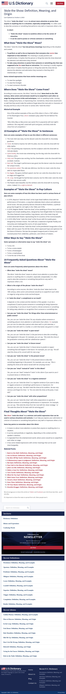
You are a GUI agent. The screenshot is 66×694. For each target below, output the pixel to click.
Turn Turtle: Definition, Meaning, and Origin (23, 472)
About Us (31, 674)
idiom (9, 415)
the (20, 65)
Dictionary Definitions (10, 518)
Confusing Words (9, 528)
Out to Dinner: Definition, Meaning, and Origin (24, 455)
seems (52, 53)
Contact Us (32, 683)
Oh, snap (10, 178)
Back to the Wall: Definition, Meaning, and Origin (25, 453)
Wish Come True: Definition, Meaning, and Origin (25, 477)
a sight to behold (26, 185)
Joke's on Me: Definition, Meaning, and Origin (23, 468)
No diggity (10, 173)
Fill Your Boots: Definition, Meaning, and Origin (24, 485)
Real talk (10, 163)
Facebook (40, 492)
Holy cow (10, 158)
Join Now (60, 3)
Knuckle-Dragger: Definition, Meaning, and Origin (25, 487)
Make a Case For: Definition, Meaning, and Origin (25, 470)
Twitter (32, 492)
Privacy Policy (61, 692)
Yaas (8, 149)
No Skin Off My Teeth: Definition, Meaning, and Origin (26, 458)
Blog (30, 679)
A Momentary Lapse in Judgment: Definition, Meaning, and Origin (31, 460)
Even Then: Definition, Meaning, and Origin (22, 482)
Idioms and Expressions (11, 523)
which (26, 116)
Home (30, 670)
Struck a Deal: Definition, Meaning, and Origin (24, 480)
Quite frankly (11, 153)
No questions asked (14, 168)
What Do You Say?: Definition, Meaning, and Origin (25, 475)
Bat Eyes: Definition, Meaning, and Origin (22, 463)
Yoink (9, 144)
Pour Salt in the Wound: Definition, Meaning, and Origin (27, 465)
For (50, 322)
